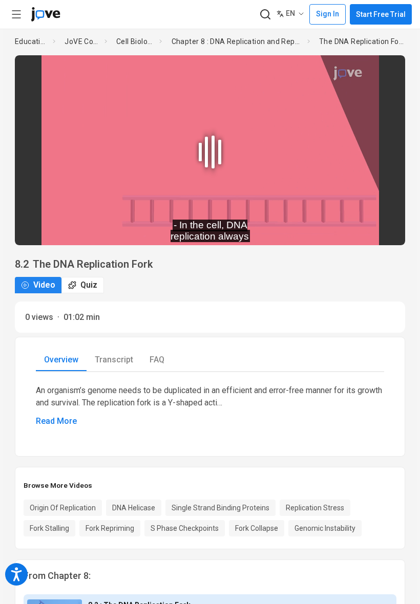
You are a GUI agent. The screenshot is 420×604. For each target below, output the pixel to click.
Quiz (88, 285)
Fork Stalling (49, 528)
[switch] (306, 230)
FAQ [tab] (157, 359)
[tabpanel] (210, 406)
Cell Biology (136, 41)
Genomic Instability (325, 528)
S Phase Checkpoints (185, 528)
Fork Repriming (110, 528)
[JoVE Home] (45, 14)
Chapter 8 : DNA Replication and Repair (237, 41)
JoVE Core (82, 41)
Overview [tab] (61, 359)
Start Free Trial (381, 14)
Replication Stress (315, 508)
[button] (389, 69)
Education (32, 41)
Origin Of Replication (63, 508)
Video (44, 285)
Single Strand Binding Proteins (220, 508)
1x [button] (365, 230)
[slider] (164, 230)
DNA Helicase (133, 508)
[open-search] (265, 14)
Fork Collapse (256, 528)
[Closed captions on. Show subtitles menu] (386, 230)
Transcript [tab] (114, 359)
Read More (56, 421)
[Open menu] (16, 14)
